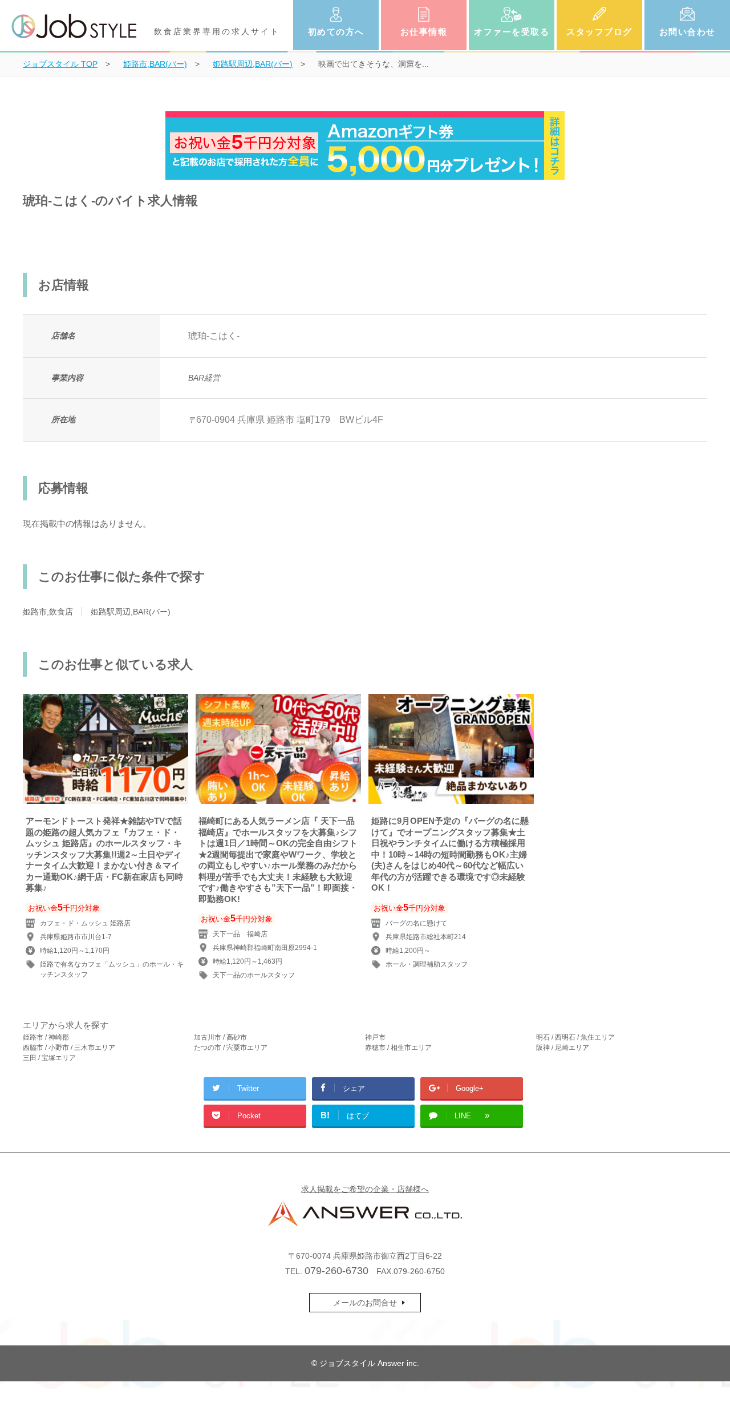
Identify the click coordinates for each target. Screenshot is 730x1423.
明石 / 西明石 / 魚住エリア (575, 1037)
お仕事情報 (424, 32)
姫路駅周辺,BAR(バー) (131, 611)
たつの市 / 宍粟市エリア (230, 1048)
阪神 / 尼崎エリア (562, 1048)
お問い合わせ (687, 32)
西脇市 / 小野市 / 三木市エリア (69, 1048)
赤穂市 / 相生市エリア (398, 1048)
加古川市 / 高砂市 (220, 1037)
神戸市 (375, 1037)
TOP (60, 63)
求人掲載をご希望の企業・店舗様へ (365, 1189)
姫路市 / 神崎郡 (46, 1037)
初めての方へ (336, 32)
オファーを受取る (511, 32)
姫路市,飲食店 (48, 611)
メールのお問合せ (365, 1302)
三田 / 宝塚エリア (49, 1058)
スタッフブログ (599, 32)
